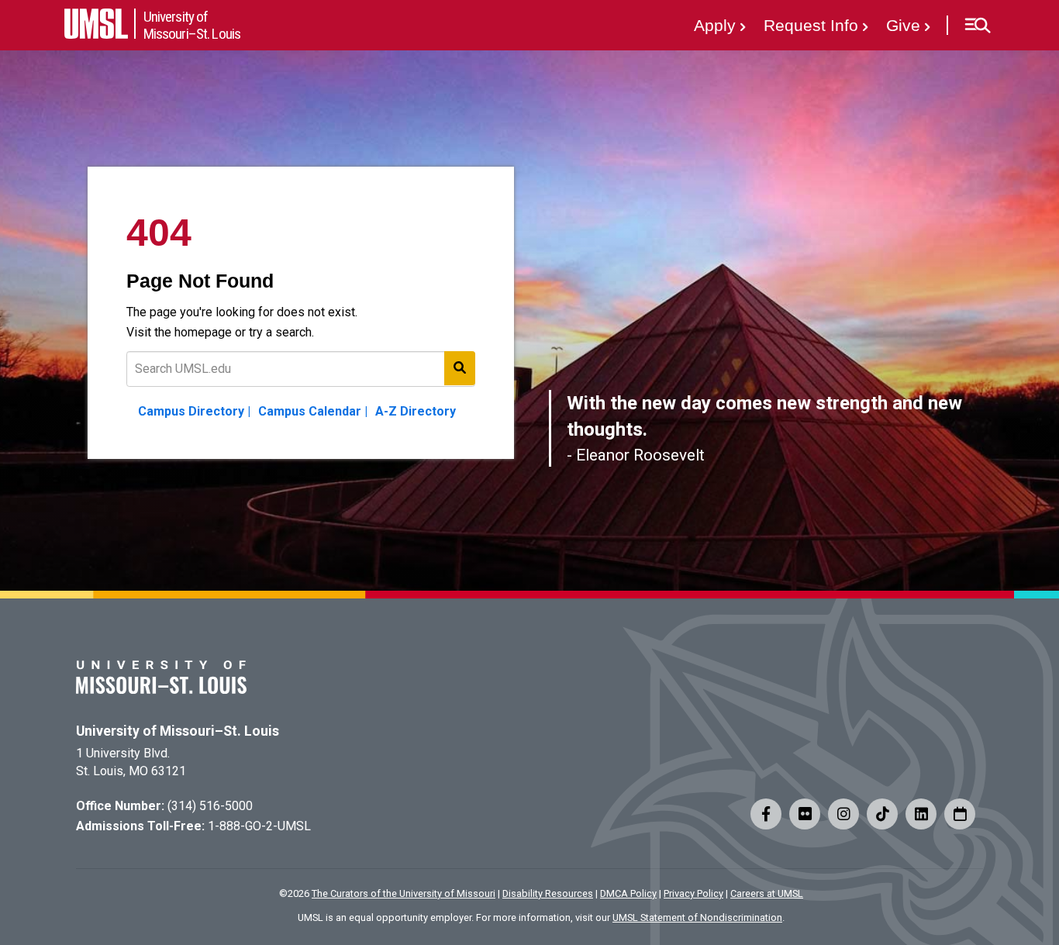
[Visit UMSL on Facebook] (765, 813)
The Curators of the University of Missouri (403, 893)
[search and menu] (459, 368)
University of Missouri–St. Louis (177, 731)
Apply (715, 25)
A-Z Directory (415, 411)
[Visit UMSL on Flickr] (804, 813)
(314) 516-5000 (210, 805)
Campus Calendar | (312, 411)
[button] (977, 25)
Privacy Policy (693, 893)
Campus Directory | (194, 411)
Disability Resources (547, 893)
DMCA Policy (628, 893)
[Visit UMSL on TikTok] (882, 813)
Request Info (811, 25)
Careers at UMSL (766, 893)
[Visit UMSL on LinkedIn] (921, 813)
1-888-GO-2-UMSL (259, 826)
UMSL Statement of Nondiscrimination (697, 917)
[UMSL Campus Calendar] (959, 813)
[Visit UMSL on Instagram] (843, 813)
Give (903, 25)
